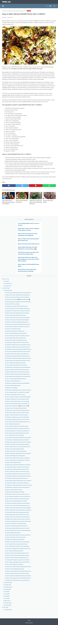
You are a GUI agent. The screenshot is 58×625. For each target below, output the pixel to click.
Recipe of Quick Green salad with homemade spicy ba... (18, 516)
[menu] (3, 6)
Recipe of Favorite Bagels (11, 387)
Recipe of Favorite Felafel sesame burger (15, 568)
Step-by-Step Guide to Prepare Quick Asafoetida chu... (18, 430)
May (7, 596)
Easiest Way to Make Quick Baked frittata (15, 539)
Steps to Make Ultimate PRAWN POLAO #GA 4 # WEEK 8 (18, 480)
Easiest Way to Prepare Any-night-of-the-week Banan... (18, 487)
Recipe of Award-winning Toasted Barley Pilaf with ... (17, 557)
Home (29, 620)
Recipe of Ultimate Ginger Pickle (13, 380)
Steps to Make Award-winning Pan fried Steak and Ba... (18, 374)
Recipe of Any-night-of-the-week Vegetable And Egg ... (18, 444)
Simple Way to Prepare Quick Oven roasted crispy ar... (18, 342)
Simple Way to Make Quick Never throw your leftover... (18, 419)
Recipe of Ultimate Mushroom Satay (14, 489)
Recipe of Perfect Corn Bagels (12, 304)
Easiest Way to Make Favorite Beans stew (15, 331)
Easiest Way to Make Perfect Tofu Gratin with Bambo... (18, 458)
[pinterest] (35, 185)
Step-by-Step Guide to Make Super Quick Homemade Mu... (19, 507)
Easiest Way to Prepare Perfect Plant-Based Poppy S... (18, 410)
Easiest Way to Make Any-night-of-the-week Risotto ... (18, 482)
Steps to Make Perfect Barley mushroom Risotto (16, 365)
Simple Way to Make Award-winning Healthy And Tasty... (18, 344)
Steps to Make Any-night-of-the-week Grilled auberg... (18, 498)
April (7, 598)
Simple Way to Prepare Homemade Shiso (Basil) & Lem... (18, 324)
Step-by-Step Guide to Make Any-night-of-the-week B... (18, 528)
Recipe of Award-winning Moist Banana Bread (16, 408)
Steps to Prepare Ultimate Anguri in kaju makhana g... (18, 403)
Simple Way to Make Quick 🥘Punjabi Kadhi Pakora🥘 (18, 299)
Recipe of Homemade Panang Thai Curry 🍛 (16, 394)
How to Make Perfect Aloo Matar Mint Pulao (16, 338)
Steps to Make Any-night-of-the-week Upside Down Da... (18, 446)
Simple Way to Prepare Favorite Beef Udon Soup (16, 306)
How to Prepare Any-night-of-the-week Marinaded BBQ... (18, 396)
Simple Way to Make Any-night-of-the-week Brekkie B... (18, 383)
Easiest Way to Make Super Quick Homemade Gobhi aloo (18, 390)
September (8, 587)
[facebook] (9, 185)
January (8, 285)
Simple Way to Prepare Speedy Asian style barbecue (17, 439)
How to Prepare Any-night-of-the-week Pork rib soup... (18, 471)
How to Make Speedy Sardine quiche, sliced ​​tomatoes (18, 562)
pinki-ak (6, 2)
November (8, 582)
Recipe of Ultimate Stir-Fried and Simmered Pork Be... (17, 399)
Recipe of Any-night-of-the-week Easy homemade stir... (18, 541)
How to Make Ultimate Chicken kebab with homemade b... (19, 437)
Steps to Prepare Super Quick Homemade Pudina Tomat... (19, 571)
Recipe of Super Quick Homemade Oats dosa (16, 315)
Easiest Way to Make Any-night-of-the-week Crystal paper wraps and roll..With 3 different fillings (28, 259)
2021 (6, 279)
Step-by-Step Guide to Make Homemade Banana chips (18, 360)
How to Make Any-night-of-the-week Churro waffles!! (17, 392)
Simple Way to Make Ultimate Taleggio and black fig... (18, 512)
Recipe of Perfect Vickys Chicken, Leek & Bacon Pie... (17, 353)
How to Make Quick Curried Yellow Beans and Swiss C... (18, 460)
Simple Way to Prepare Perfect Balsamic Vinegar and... (18, 326)
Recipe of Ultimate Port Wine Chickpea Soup (15, 537)
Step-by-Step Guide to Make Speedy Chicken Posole (17, 433)
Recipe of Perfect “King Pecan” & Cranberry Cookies (17, 573)
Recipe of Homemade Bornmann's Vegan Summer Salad (18, 521)
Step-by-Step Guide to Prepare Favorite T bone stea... (17, 514)
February (8, 283)
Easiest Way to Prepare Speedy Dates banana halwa (17, 469)
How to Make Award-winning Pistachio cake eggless (17, 546)
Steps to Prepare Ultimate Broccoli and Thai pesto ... (17, 414)
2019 (6, 607)
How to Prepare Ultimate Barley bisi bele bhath (16, 333)
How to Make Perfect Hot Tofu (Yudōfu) (15, 435)
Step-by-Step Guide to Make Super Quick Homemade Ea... (18, 453)
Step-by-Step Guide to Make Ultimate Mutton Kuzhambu (18, 575)
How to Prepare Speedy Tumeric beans (14, 564)
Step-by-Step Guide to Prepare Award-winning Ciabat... (18, 317)
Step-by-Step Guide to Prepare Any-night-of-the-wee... (18, 412)
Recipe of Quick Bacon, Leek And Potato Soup (16, 523)
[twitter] (22, 185)
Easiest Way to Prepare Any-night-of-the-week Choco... (18, 428)
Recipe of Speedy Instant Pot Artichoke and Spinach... (18, 371)
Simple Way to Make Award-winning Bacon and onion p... (18, 548)
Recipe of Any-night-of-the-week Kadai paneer (16, 451)
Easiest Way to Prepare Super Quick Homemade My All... (18, 367)
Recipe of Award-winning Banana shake (15, 448)
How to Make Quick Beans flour (13, 424)
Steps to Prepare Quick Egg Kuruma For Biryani (16, 501)
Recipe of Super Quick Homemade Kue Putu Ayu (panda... (19, 442)
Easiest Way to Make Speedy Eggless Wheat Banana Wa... (19, 358)
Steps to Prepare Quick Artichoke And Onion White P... (18, 297)
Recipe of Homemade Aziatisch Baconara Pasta (16, 525)
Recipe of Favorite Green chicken (13, 328)
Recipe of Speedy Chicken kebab (13, 532)
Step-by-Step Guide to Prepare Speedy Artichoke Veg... (18, 308)
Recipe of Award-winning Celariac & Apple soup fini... (17, 553)
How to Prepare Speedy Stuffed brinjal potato (16, 378)
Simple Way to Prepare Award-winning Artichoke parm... (18, 310)
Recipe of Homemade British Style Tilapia (15, 491)
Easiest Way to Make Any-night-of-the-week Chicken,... (18, 417)
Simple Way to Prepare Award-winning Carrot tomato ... (18, 473)
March (7, 600)
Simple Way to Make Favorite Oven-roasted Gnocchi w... (18, 347)
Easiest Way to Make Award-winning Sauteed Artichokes (18, 476)
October (8, 584)
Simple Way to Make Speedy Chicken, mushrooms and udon (19, 485)
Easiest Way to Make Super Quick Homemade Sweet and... (19, 292)
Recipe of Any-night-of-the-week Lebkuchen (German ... (18, 505)
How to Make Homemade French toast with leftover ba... (18, 496)
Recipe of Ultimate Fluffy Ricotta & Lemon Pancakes (17, 401)
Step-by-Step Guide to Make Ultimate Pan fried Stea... (18, 313)
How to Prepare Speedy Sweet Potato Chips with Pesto (18, 351)
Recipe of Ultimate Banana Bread (13, 462)
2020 (7, 288)
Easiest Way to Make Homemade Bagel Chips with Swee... (19, 566)
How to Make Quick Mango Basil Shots (14, 550)
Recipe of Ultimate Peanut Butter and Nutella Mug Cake (18, 530)
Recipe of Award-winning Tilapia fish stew (28, 244)
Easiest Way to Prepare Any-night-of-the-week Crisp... (18, 467)
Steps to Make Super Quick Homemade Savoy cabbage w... (19, 510)
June (7, 593)
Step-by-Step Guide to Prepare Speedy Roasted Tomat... (18, 421)
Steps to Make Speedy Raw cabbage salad (15, 455)
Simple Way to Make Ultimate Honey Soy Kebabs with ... (18, 580)
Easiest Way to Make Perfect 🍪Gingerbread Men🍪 (17, 405)
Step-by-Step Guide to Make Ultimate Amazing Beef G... (18, 294)
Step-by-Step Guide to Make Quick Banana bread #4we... (18, 535)
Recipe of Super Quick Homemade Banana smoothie (17, 555)
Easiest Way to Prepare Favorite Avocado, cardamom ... (18, 519)
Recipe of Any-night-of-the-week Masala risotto (16, 340)
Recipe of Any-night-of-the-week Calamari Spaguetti (17, 319)
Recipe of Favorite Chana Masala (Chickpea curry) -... (18, 322)
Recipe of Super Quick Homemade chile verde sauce (17, 369)
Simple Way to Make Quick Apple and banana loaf (17, 478)
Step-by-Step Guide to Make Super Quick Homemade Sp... (18, 301)
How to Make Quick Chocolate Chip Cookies (15, 362)
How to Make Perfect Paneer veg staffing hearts (16, 544)
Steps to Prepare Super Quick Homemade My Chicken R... (18, 578)
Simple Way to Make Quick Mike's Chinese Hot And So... (18, 356)
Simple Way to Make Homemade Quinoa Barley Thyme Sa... (19, 349)
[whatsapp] (49, 185)
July (7, 281)
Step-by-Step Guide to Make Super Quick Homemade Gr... (18, 376)
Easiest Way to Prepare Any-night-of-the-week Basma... (18, 503)
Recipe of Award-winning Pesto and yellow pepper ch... (18, 335)
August (8, 589)
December (8, 290)
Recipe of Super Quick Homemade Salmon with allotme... (18, 464)
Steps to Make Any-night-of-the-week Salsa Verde (17, 426)
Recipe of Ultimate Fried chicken (13, 385)
